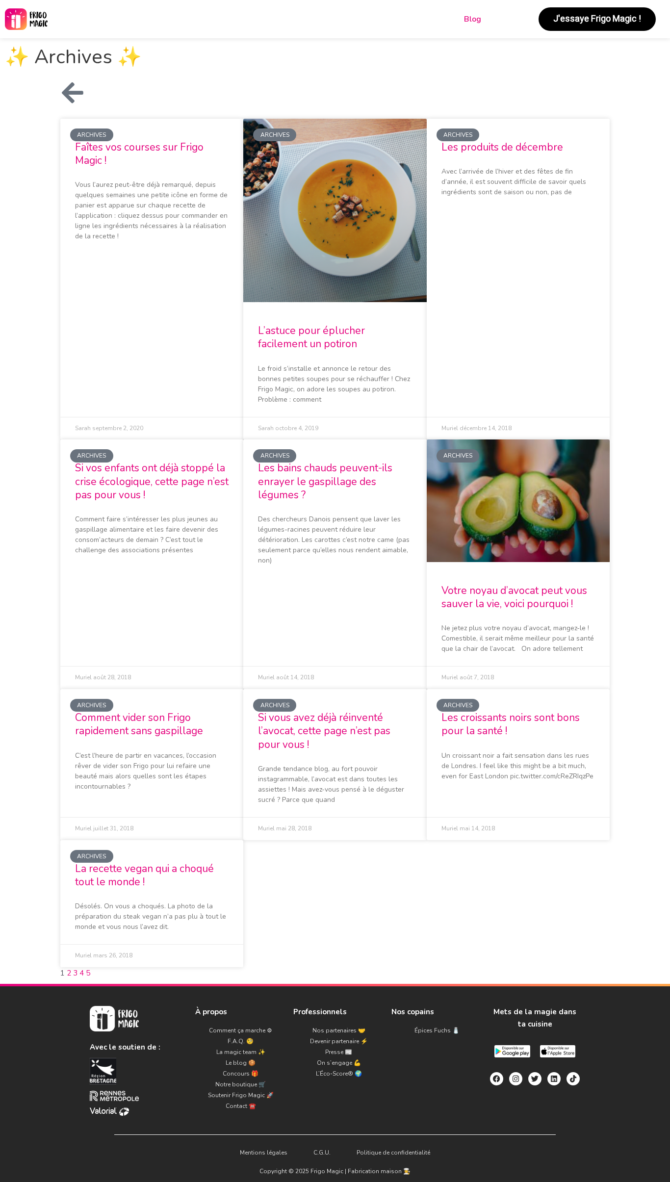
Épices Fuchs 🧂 (437, 1030)
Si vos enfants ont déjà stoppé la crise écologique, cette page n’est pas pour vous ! (152, 481)
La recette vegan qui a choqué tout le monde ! (144, 875)
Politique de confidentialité (393, 1153)
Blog (472, 19)
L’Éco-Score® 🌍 (339, 1074)
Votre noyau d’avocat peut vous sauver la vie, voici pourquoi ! (514, 597)
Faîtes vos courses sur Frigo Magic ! (139, 153)
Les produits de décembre (502, 147)
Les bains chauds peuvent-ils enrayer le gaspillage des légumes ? (325, 481)
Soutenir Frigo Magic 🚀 (241, 1095)
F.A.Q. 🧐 (241, 1041)
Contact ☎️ (241, 1106)
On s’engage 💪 (339, 1063)
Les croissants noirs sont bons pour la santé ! (510, 724)
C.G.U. (322, 1153)
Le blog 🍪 (241, 1063)
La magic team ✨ (240, 1052)
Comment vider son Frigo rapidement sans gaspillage (139, 724)
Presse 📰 (338, 1052)
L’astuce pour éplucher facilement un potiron (311, 337)
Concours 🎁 (240, 1074)
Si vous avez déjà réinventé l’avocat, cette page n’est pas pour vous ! (324, 731)
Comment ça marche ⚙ (240, 1030)
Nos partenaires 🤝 (338, 1030)
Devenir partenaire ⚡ (339, 1041)
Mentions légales (263, 1153)
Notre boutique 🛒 (240, 1084)
